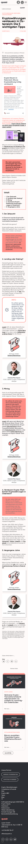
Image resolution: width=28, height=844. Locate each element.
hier (20, 291)
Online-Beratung (15, 431)
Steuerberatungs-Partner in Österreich (14, 565)
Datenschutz (5, 808)
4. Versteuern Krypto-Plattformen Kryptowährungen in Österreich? (14, 203)
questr (4, 327)
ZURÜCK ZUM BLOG (6, 9)
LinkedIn (17, 541)
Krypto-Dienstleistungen (9, 787)
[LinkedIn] (11, 840)
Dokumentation (12, 426)
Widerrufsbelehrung (7, 810)
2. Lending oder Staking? (14, 198)
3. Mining (9, 200)
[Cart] (22, 2)
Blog (2, 797)
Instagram (5, 541)
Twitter (12, 541)
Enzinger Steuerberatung (10, 774)
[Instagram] (7, 840)
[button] (2, 841)
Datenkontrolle (10, 430)
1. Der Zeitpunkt (11, 196)
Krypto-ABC (5, 793)
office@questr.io (6, 833)
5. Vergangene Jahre (13, 207)
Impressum (4, 806)
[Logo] (8, 3)
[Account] (18, 3)
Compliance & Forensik (8, 789)
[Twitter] (15, 840)
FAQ (2, 791)
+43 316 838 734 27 (7, 830)
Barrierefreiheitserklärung (9, 814)
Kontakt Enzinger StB (8, 812)
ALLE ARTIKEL (8, 753)
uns (14, 564)
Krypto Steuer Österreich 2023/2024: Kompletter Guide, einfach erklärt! (14, 125)
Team (3, 795)
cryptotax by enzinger (9, 779)
